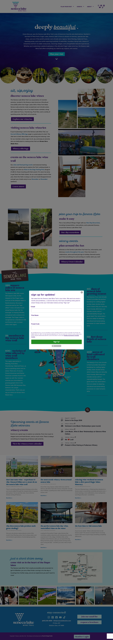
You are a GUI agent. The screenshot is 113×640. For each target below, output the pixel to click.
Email (33, 306)
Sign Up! (56, 342)
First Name (34, 315)
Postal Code (35, 324)
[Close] (81, 292)
